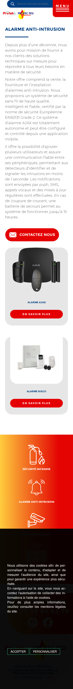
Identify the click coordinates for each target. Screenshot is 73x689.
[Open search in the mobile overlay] (40, 4)
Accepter (18, 651)
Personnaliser (45, 651)
